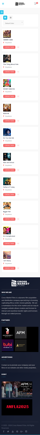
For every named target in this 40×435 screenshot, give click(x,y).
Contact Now (9, 47)
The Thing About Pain (10, 64)
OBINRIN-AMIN (8, 40)
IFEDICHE (6, 113)
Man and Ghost (8, 162)
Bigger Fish (7, 212)
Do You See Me (8, 138)
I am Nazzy (7, 261)
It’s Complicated (9, 236)
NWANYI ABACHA (9, 89)
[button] (35, 4)
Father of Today (9, 187)
